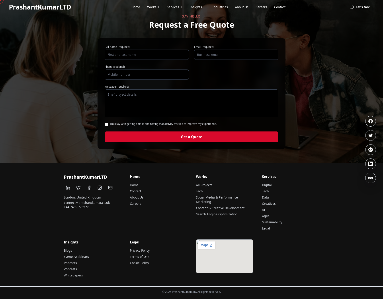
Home (135, 7)
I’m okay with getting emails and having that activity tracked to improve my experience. (163, 124)
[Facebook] (370, 121)
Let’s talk (363, 7)
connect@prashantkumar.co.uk (87, 203)
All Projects (204, 185)
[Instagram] (370, 149)
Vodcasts (70, 269)
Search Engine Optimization (217, 214)
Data (265, 197)
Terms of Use (139, 257)
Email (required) (204, 47)
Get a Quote (191, 136)
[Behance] (370, 178)
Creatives (269, 203)
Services (173, 7)
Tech (199, 191)
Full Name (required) (117, 47)
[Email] (110, 188)
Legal (266, 228)
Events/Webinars (76, 257)
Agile (266, 216)
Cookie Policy (139, 263)
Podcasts (70, 263)
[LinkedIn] (370, 163)
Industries (220, 7)
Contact (279, 7)
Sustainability (272, 222)
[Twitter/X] (370, 135)
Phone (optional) (115, 67)
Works (151, 7)
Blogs (68, 250)
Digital (267, 185)
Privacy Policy (140, 250)
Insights (196, 7)
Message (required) (117, 87)
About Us (241, 7)
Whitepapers (73, 275)
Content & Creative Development (220, 208)
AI (263, 210)
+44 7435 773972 (76, 207)
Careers (261, 7)
